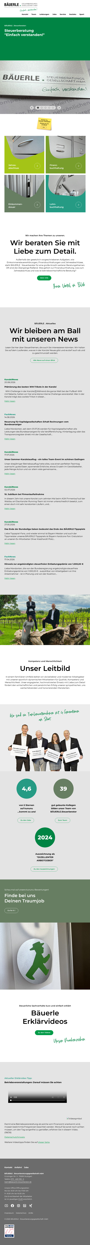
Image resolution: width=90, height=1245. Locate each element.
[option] (45, 65)
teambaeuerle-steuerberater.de (17, 1182)
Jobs (26, 1167)
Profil (20, 1199)
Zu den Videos (44, 1033)
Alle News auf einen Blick (44, 360)
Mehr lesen (9, 401)
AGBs (30, 1213)
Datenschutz (21, 1213)
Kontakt (8, 1167)
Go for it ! (11, 910)
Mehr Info (44, 278)
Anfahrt (18, 1167)
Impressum (9, 1213)
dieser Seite (44, 1142)
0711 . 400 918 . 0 (17, 1179)
